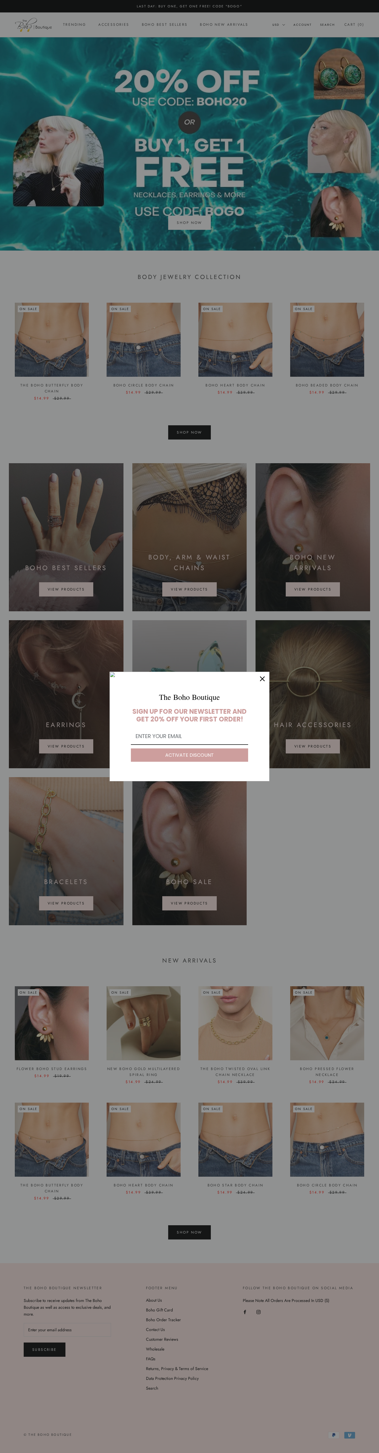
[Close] (262, 679)
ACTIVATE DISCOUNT (189, 755)
